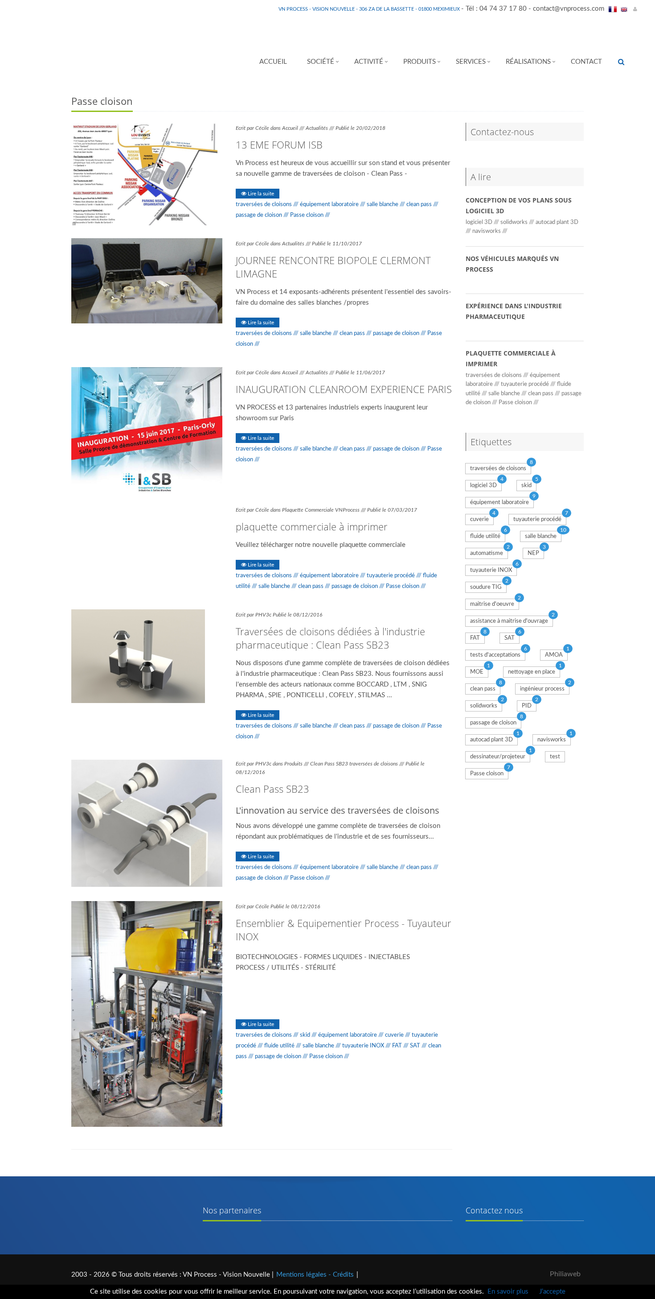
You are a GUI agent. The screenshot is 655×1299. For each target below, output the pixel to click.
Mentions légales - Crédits (315, 1274)
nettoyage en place (531, 672)
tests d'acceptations (495, 655)
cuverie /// (398, 1035)
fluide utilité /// (283, 1045)
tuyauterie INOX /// (367, 1045)
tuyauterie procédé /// (395, 575)
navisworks (551, 740)
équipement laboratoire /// (333, 204)
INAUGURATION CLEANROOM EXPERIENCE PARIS (344, 389)
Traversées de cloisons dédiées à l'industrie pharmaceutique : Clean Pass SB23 (330, 638)
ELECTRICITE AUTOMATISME (329, 990)
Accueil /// (294, 128)
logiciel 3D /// (483, 222)
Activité (368, 61)
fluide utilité (485, 536)
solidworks (483, 706)
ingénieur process (542, 689)
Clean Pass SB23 (272, 788)
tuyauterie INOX (491, 570)
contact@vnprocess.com (568, 8)
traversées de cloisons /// (268, 204)
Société (320, 61)
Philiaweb (565, 1274)
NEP (533, 553)
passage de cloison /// (263, 215)
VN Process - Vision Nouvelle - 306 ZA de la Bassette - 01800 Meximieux (369, 9)
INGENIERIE (307, 1003)
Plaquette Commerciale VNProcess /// (324, 510)
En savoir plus (507, 1291)
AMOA (554, 655)
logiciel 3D (483, 485)
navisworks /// (490, 231)
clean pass (482, 689)
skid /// (309, 1035)
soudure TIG (486, 587)
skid (526, 485)
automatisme (486, 553)
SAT (509, 638)
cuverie (479, 519)
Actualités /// (321, 128)
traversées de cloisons (498, 469)
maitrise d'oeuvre (492, 604)
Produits (419, 61)
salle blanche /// (386, 204)
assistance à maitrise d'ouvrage (509, 621)
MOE (476, 672)
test (555, 757)
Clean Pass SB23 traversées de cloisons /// (357, 763)
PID (527, 706)
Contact (586, 61)
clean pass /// (422, 204)
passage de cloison (493, 723)
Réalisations (528, 61)
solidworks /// (518, 222)
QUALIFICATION (260, 1003)
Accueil (273, 61)
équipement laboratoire (499, 502)
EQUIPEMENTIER (261, 990)
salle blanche (541, 536)
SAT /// (419, 1045)
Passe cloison (487, 774)
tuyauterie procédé (537, 519)
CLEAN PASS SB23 (396, 990)
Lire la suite (260, 193)
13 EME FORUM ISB (279, 144)
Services (471, 61)
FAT (475, 638)
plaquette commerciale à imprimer (312, 526)
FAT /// (401, 1045)
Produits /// (297, 763)
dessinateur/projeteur (497, 757)
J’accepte (552, 1291)
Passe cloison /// (310, 215)
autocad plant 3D (491, 740)
